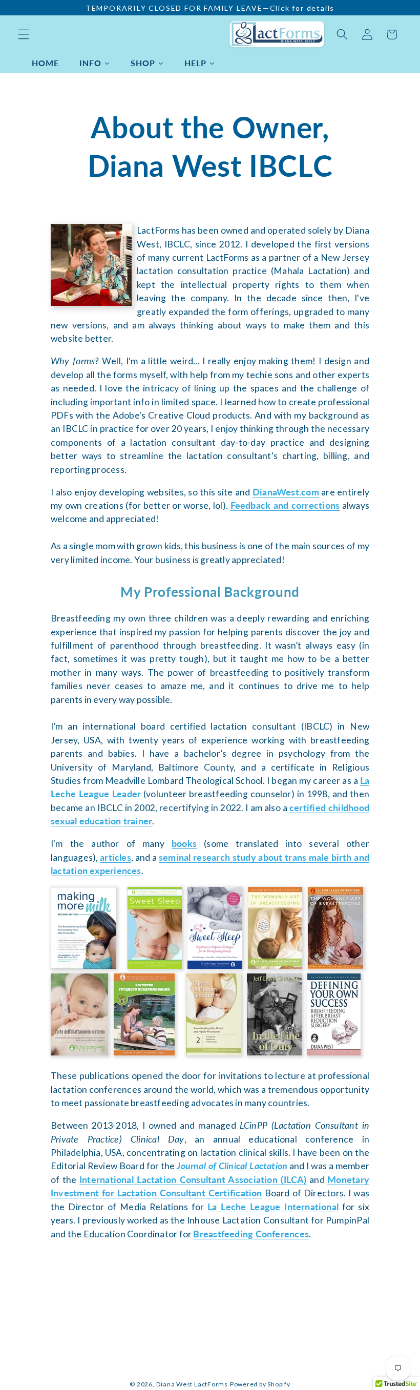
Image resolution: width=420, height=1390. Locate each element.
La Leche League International (273, 1206)
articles (115, 857)
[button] (23, 34)
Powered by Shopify (260, 1384)
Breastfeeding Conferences (251, 1234)
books (184, 843)
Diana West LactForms (192, 1384)
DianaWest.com (286, 492)
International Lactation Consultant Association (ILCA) (193, 1179)
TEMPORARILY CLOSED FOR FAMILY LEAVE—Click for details (210, 8)
